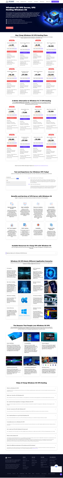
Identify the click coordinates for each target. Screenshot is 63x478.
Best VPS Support (52, 460)
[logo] (10, 1)
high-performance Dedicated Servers (41, 165)
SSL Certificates (25, 468)
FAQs (26, 473)
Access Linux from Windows (43, 462)
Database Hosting (34, 462)
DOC (17, 473)
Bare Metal (24, 465)
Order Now (12, 51)
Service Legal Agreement (51, 473)
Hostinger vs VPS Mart (53, 463)
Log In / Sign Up (55, 1)
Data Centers (9, 473)
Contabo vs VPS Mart (53, 462)
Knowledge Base (22, 473)
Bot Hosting (33, 463)
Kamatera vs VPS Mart (53, 465)
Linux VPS (24, 462)
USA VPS (33, 465)
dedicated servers (35, 448)
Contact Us (13, 473)
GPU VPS (24, 463)
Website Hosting (34, 460)
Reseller (33, 473)
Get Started (9, 27)
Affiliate (29, 473)
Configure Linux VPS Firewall (44, 465)
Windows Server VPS (26, 460)
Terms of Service (44, 473)
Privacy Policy (38, 473)
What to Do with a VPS (44, 460)
